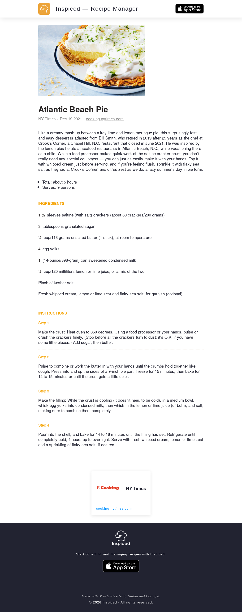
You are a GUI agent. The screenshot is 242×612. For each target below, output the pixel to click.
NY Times (47, 119)
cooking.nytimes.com (105, 119)
